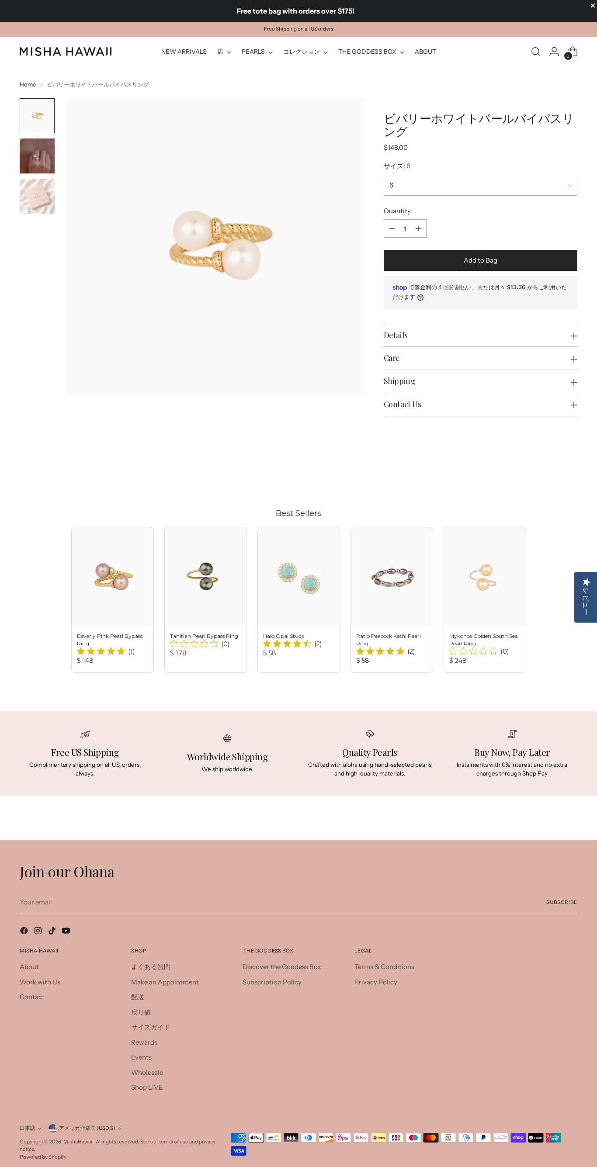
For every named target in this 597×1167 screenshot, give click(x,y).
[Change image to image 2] (37, 156)
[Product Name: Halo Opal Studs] (298, 600)
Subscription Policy (272, 982)
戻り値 (141, 1012)
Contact (32, 997)
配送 (137, 997)
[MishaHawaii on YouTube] (67, 932)
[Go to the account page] (554, 51)
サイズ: (397, 166)
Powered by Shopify (43, 1157)
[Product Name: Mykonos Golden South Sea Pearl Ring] (485, 600)
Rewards (144, 1042)
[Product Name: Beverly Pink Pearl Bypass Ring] (112, 600)
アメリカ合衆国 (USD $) (87, 1128)
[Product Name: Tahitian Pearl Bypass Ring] (205, 600)
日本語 (27, 1128)
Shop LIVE (147, 1087)
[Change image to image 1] (37, 115)
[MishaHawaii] (65, 51)
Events (141, 1057)
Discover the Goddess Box (282, 967)
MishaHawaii (78, 1142)
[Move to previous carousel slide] (549, 474)
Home (28, 84)
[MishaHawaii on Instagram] (39, 932)
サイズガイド (150, 1027)
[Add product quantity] (418, 228)
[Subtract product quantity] (392, 228)
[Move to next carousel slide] (569, 474)
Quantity (397, 211)
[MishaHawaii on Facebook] (25, 932)
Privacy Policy (375, 982)
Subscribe (561, 902)
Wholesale (147, 1072)
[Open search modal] (536, 51)
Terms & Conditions (384, 967)
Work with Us (40, 982)
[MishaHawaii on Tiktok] (53, 932)
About (29, 967)
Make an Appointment (165, 982)
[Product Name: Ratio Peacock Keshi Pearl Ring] (392, 600)
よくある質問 (150, 967)
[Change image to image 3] (37, 196)
